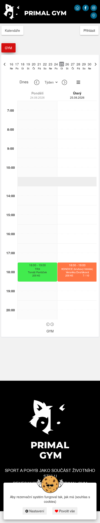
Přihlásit (89, 30)
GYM (8, 47)
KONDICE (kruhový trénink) (77, 268)
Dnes (24, 81)
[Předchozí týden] (37, 82)
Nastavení (36, 511)
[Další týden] (64, 82)
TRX (37, 268)
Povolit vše (66, 511)
